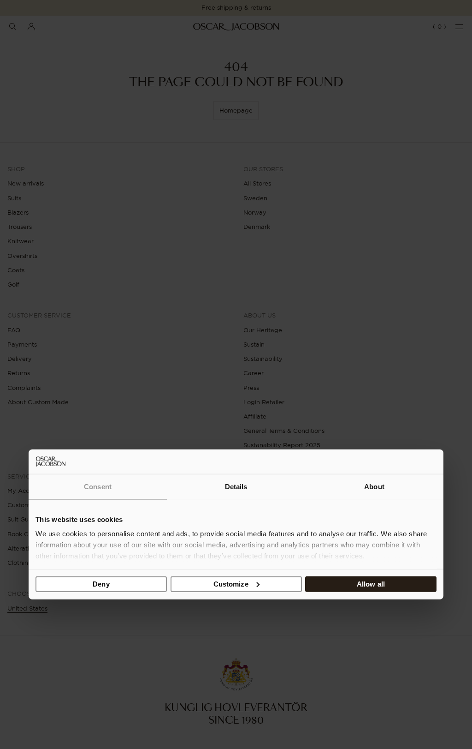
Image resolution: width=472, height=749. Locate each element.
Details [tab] (236, 486)
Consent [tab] (98, 486)
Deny (101, 583)
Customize (230, 583)
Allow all (371, 583)
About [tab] (374, 486)
